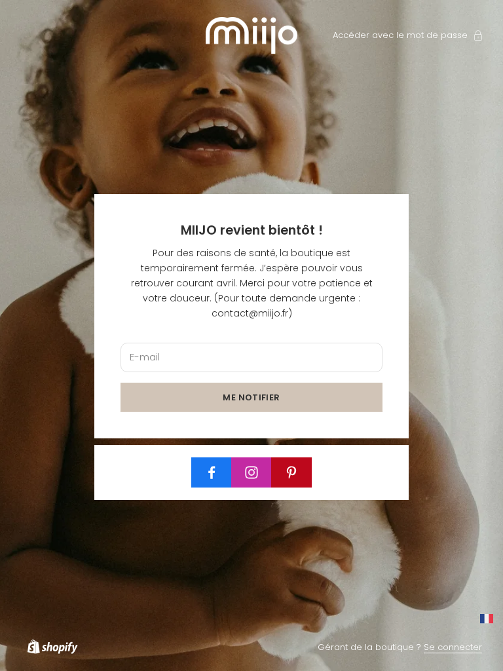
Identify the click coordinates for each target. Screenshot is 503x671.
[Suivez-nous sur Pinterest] (291, 472)
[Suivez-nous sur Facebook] (211, 472)
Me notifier (251, 397)
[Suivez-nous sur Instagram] (251, 472)
